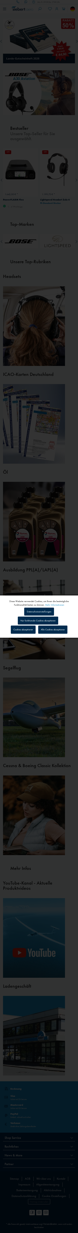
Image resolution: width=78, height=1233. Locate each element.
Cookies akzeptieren (23, 629)
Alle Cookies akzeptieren (53, 629)
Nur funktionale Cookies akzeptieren (38, 620)
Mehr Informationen (54, 604)
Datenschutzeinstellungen (39, 611)
